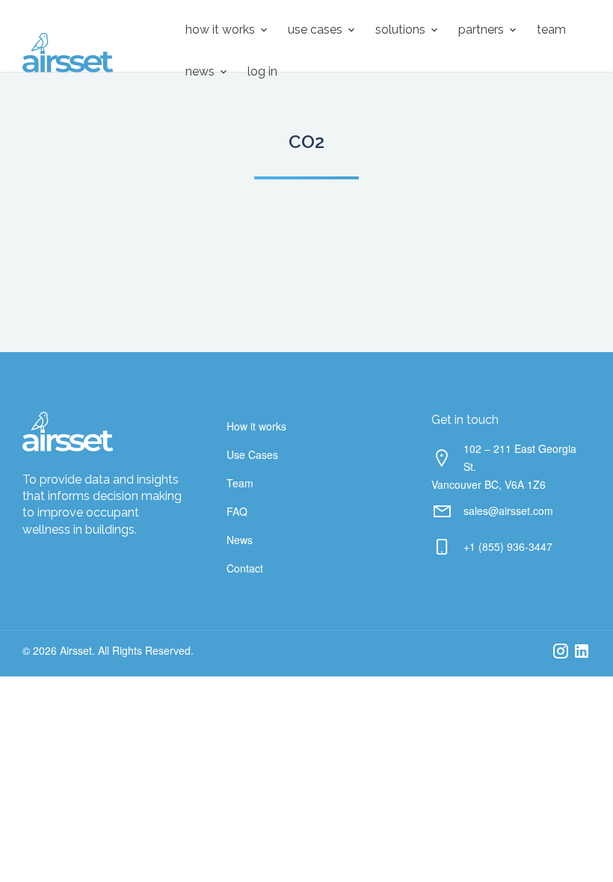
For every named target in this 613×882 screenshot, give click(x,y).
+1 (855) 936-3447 (507, 546)
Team (551, 29)
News (200, 71)
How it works (220, 29)
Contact (245, 568)
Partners (481, 29)
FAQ (237, 511)
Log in (262, 71)
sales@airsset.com (508, 510)
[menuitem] (221, 30)
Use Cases (315, 29)
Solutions (400, 29)
